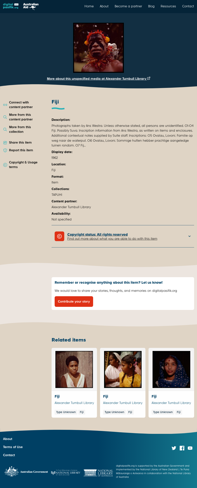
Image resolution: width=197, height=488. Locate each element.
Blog (151, 6)
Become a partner (128, 6)
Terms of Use (13, 447)
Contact (188, 6)
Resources (168, 6)
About (104, 6)
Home (89, 6)
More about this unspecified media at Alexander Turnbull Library (97, 79)
